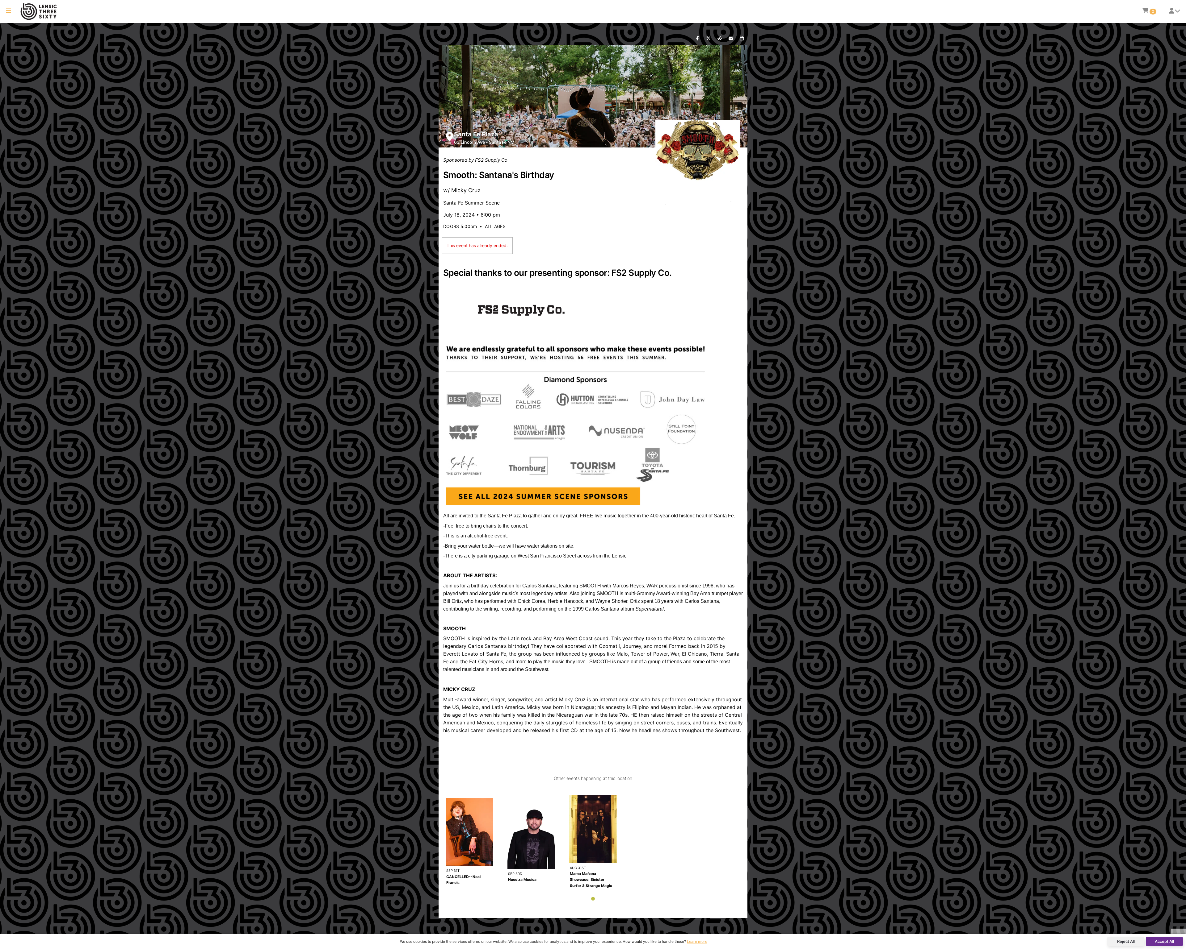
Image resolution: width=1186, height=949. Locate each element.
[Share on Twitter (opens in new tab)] (708, 39)
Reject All (1126, 941)
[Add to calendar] (742, 39)
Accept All (1164, 941)
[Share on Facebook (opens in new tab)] (697, 39)
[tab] (593, 899)
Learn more (697, 941)
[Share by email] (731, 39)
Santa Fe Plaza (476, 134)
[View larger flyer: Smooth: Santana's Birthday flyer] (697, 162)
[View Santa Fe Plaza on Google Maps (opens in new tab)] (449, 136)
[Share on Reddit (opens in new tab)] (720, 39)
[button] (8, 11)
